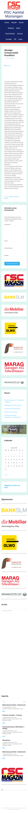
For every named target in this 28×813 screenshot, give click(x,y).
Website (6, 255)
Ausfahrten (16, 196)
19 (11, 462)
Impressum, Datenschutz (14, 809)
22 (19, 462)
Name (6, 240)
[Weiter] (24, 701)
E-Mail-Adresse (8, 248)
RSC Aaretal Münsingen (14, 5)
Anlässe (11, 196)
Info (3, 711)
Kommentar (7, 224)
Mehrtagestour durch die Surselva (13, 405)
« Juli (5, 474)
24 (5, 466)
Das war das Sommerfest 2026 (12, 408)
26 (11, 466)
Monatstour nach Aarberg (10, 412)
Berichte (6, 198)
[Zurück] (3, 701)
